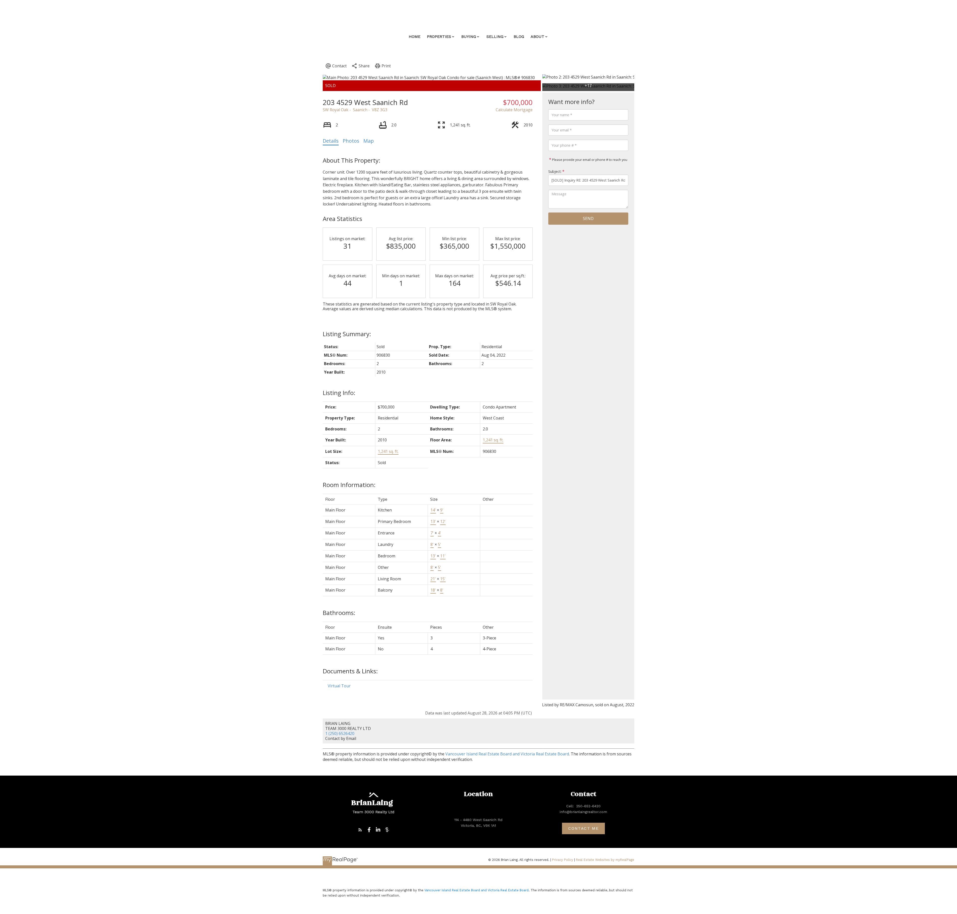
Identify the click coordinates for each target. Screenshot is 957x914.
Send (588, 218)
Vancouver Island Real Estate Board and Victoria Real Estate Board (507, 754)
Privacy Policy (562, 860)
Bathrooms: (339, 613)
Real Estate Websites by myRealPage (605, 860)
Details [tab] (331, 140)
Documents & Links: (350, 671)
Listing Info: (339, 393)
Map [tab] (368, 140)
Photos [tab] (351, 140)
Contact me (583, 828)
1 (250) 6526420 (339, 733)
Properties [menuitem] (439, 36)
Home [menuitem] (414, 36)
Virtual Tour (339, 686)
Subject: (554, 171)
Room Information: (349, 485)
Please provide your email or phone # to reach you (589, 159)
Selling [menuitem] (494, 36)
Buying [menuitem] (468, 36)
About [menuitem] (537, 36)
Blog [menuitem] (519, 36)
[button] (360, 829)
